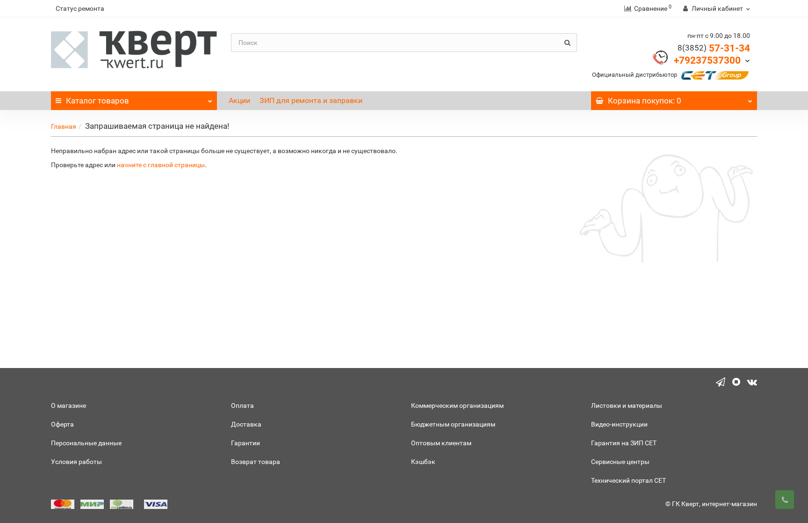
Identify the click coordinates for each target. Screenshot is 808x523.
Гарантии (245, 443)
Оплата (242, 405)
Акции (239, 100)
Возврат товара (255, 461)
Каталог (97, 100)
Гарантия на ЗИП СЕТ (623, 443)
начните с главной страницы (161, 165)
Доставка (246, 424)
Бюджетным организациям (453, 424)
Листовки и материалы (626, 405)
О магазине (68, 405)
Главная (63, 126)
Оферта (62, 424)
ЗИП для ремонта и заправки (311, 100)
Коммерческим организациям (457, 405)
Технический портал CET (628, 480)
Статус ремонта (80, 8)
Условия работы (76, 461)
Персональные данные (86, 443)
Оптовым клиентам (441, 443)
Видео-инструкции (619, 424)
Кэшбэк (423, 461)
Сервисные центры (620, 461)
